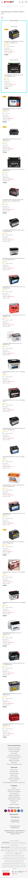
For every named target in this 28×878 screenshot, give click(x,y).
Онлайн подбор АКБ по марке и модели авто (14, 782)
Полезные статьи (14, 800)
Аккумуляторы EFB (14, 758)
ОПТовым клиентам (14, 804)
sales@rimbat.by (15, 821)
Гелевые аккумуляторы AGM (14, 757)
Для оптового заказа (15, 826)
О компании (14, 785)
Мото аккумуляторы (14, 751)
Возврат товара (14, 769)
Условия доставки (14, 771)
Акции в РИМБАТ (14, 777)
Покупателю (14, 767)
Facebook (18, 810)
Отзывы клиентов (14, 793)
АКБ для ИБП (14, 753)
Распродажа (14, 762)
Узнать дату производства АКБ (14, 764)
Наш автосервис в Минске (14, 799)
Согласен (6, 874)
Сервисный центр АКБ (14, 797)
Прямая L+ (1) (12, 51)
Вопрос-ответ (14, 775)
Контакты (14, 788)
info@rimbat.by (15, 827)
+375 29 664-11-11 (15, 817)
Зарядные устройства (14, 760)
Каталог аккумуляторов (14, 745)
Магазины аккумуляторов (14, 791)
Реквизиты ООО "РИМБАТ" (14, 789)
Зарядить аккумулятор (14, 795)
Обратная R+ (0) (12, 84)
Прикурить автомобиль (14, 778)
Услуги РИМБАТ (14, 780)
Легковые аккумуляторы (14, 747)
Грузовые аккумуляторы (14, 749)
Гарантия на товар (14, 773)
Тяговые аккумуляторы (14, 755)
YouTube (12, 810)
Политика (14, 802)
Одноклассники (15, 810)
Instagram (8, 810)
